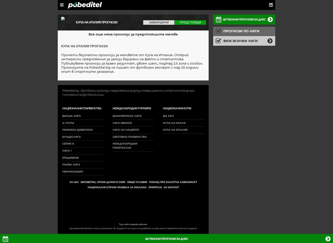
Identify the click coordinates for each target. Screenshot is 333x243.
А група (68, 123)
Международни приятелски (125, 145)
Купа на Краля (174, 123)
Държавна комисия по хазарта (182, 228)
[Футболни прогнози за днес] (271, 5)
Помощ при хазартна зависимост (173, 182)
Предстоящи (190, 22)
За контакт (171, 187)
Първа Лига (71, 164)
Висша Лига (71, 116)
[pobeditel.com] (85, 5)
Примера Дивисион (77, 129)
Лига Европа (122, 123)
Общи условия (137, 182)
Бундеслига (71, 136)
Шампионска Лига (127, 116)
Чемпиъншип (72, 171)
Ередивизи (70, 157)
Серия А (68, 143)
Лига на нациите (126, 129)
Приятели (155, 187)
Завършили (159, 22)
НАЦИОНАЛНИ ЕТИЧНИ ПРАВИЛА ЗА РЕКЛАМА (117, 187)
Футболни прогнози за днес (244, 19)
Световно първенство (130, 136)
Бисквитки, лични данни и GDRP (103, 182)
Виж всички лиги (240, 41)
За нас (74, 182)
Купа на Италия (175, 129)
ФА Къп (168, 116)
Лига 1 (66, 150)
